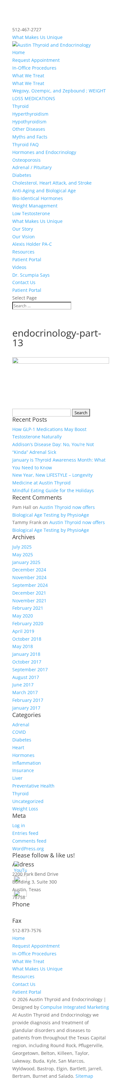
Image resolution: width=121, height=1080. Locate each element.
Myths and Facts (29, 137)
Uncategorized (28, 801)
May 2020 (22, 616)
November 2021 (29, 600)
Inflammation (26, 763)
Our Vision (23, 237)
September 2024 (30, 585)
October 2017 (26, 662)
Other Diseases (28, 129)
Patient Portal (26, 259)
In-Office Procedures (34, 68)
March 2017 (25, 692)
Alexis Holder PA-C (32, 244)
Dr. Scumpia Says (31, 275)
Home (18, 52)
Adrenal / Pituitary (32, 167)
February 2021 (27, 608)
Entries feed (25, 833)
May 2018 (22, 646)
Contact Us (23, 282)
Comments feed (29, 841)
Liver (17, 778)
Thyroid (20, 106)
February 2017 (27, 700)
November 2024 (29, 577)
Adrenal (20, 725)
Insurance (23, 770)
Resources (23, 252)
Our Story (22, 229)
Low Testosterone (31, 213)
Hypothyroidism (29, 122)
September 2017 (30, 669)
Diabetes (21, 175)
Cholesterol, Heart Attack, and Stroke (52, 183)
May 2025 (22, 554)
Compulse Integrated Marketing (74, 1007)
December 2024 (29, 570)
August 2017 (25, 677)
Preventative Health (33, 786)
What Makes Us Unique (37, 37)
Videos (19, 267)
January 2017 (26, 708)
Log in (18, 825)
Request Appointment (36, 60)
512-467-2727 (26, 914)
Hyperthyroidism (30, 114)
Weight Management (34, 206)
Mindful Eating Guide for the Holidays (53, 490)
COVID (19, 732)
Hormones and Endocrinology (44, 152)
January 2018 (26, 654)
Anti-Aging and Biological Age (44, 190)
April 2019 (23, 631)
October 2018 (26, 639)
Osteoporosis (26, 160)
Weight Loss (25, 809)
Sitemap (84, 1076)
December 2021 (29, 593)
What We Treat (28, 75)
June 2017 (23, 685)
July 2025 (22, 547)
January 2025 (26, 562)
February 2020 (27, 623)
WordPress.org (28, 849)
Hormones (23, 755)
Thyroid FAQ (25, 144)
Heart (18, 747)
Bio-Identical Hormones (37, 198)
